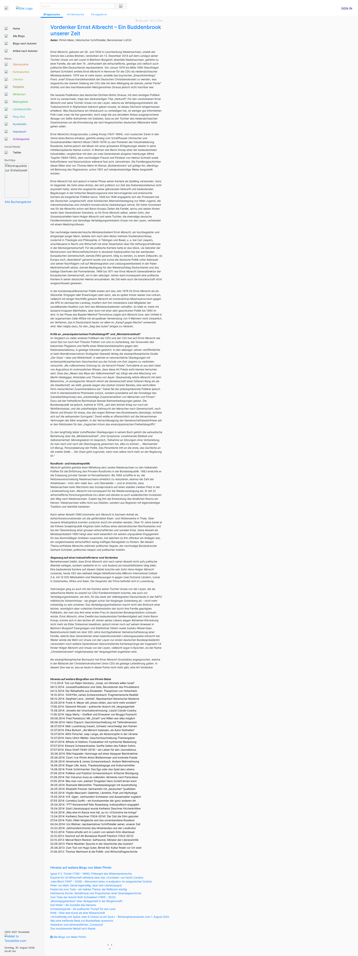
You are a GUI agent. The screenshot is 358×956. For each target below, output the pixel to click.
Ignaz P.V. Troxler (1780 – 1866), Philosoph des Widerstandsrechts (91, 873)
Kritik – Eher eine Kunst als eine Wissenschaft (77, 912)
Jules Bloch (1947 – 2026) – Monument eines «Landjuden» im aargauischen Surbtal (101, 881)
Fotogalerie (99, 14)
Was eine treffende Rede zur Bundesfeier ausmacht (81, 920)
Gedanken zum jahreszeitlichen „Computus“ (76, 924)
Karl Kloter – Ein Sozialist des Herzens (73, 905)
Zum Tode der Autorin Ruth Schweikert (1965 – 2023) (83, 897)
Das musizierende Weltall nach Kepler (73, 928)
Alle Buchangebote (18, 202)
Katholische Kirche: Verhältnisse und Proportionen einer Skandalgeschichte (95, 893)
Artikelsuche (75, 14)
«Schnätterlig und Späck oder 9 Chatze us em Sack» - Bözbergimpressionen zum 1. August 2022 (109, 916)
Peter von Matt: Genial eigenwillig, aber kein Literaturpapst (86, 885)
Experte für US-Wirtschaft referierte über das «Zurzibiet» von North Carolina (96, 877)
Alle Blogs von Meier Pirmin (69, 936)
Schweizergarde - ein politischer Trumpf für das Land (82, 908)
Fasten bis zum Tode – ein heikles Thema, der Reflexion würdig (88, 889)
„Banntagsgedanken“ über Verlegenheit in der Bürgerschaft (86, 901)
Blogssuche (52, 14)
